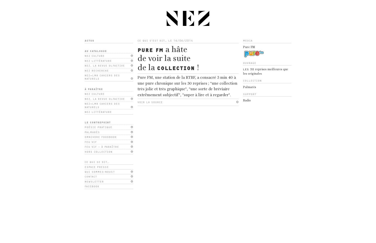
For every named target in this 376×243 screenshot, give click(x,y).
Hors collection (98, 152)
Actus (89, 40)
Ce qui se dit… (97, 162)
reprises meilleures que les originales (265, 71)
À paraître (94, 89)
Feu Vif (91, 142)
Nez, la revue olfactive (105, 65)
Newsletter (94, 181)
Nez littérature (98, 61)
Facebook (92, 186)
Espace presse (97, 167)
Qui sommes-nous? (100, 172)
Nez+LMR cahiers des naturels (102, 77)
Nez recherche (97, 70)
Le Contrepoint (98, 122)
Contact (91, 176)
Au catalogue (96, 51)
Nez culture (95, 56)
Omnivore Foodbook (101, 137)
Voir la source (150, 102)
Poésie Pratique (98, 127)
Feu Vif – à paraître (102, 147)
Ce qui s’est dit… (152, 40)
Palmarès (92, 132)
